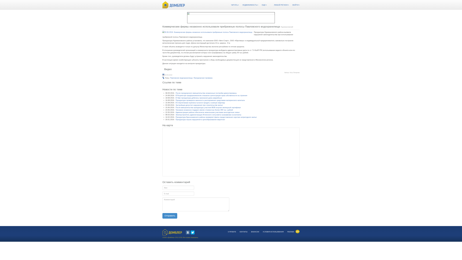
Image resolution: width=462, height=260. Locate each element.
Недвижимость (249, 5)
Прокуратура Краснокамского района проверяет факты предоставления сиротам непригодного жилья (216, 117)
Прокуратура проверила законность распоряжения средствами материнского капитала (210, 100)
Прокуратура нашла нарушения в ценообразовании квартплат (200, 119)
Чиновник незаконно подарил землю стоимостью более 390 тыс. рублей (204, 110)
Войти (295, 5)
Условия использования (273, 232)
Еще (264, 5)
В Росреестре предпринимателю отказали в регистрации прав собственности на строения (211, 95)
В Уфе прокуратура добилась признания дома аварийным (199, 98)
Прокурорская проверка (203, 78)
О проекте (232, 232)
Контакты (243, 232)
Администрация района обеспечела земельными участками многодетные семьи (208, 112)
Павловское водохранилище (181, 78)
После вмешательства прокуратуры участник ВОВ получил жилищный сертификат (208, 107)
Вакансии (255, 232)
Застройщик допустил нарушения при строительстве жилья (199, 105)
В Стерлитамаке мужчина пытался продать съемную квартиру (200, 103)
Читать (234, 5)
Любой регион (281, 5)
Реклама (290, 232)
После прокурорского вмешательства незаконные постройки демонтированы (206, 93)
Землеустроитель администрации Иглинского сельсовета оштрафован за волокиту (208, 115)
